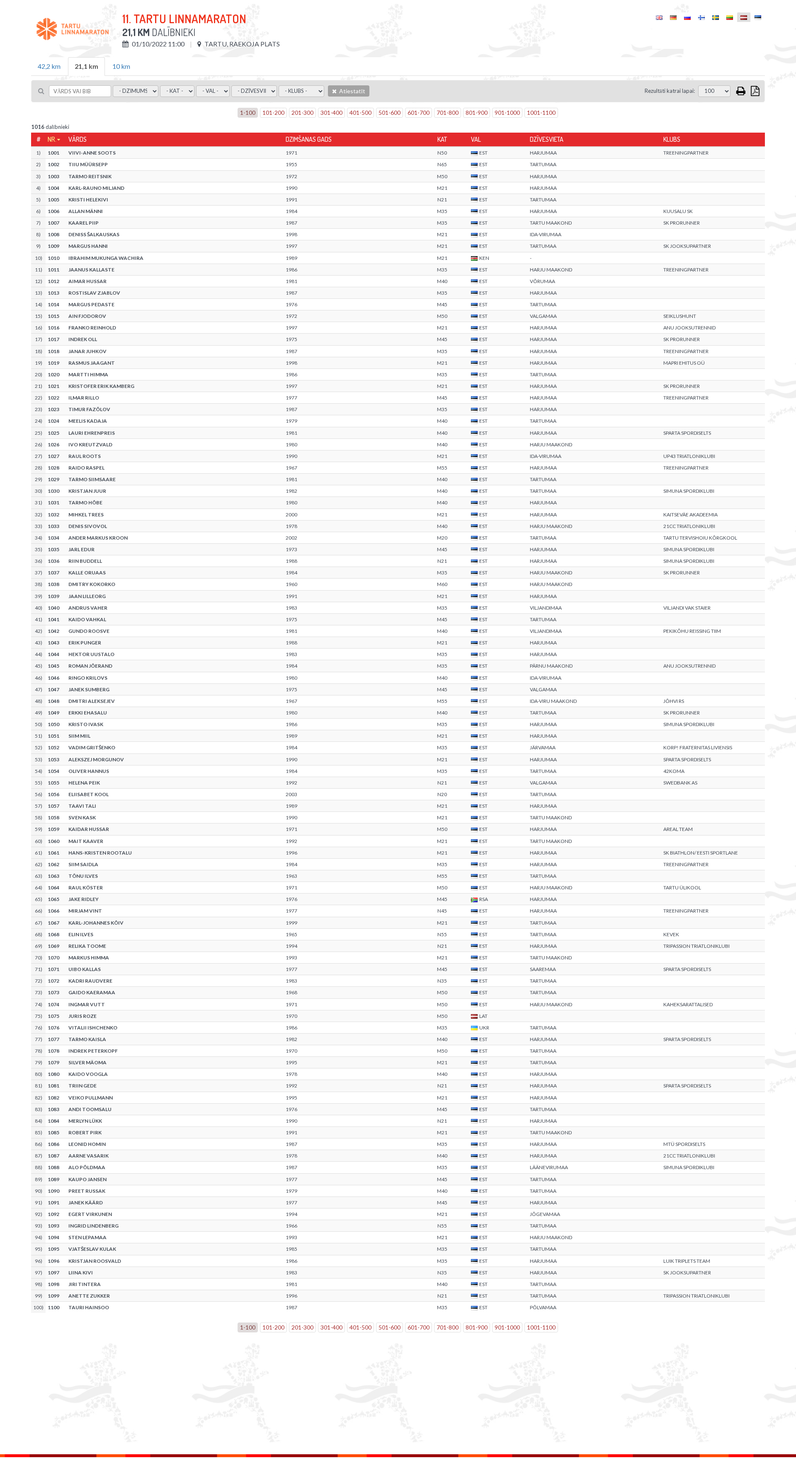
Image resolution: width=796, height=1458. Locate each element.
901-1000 (507, 112)
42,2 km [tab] (49, 66)
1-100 (247, 112)
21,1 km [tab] (86, 66)
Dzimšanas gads (309, 139)
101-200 (273, 112)
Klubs (671, 139)
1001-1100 (541, 112)
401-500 (360, 112)
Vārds (77, 139)
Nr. (52, 139)
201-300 (302, 112)
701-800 (448, 112)
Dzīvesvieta (546, 139)
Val (476, 139)
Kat (442, 139)
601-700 (419, 112)
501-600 (389, 112)
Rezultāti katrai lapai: (670, 90)
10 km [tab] (121, 66)
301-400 (331, 112)
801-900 (477, 112)
